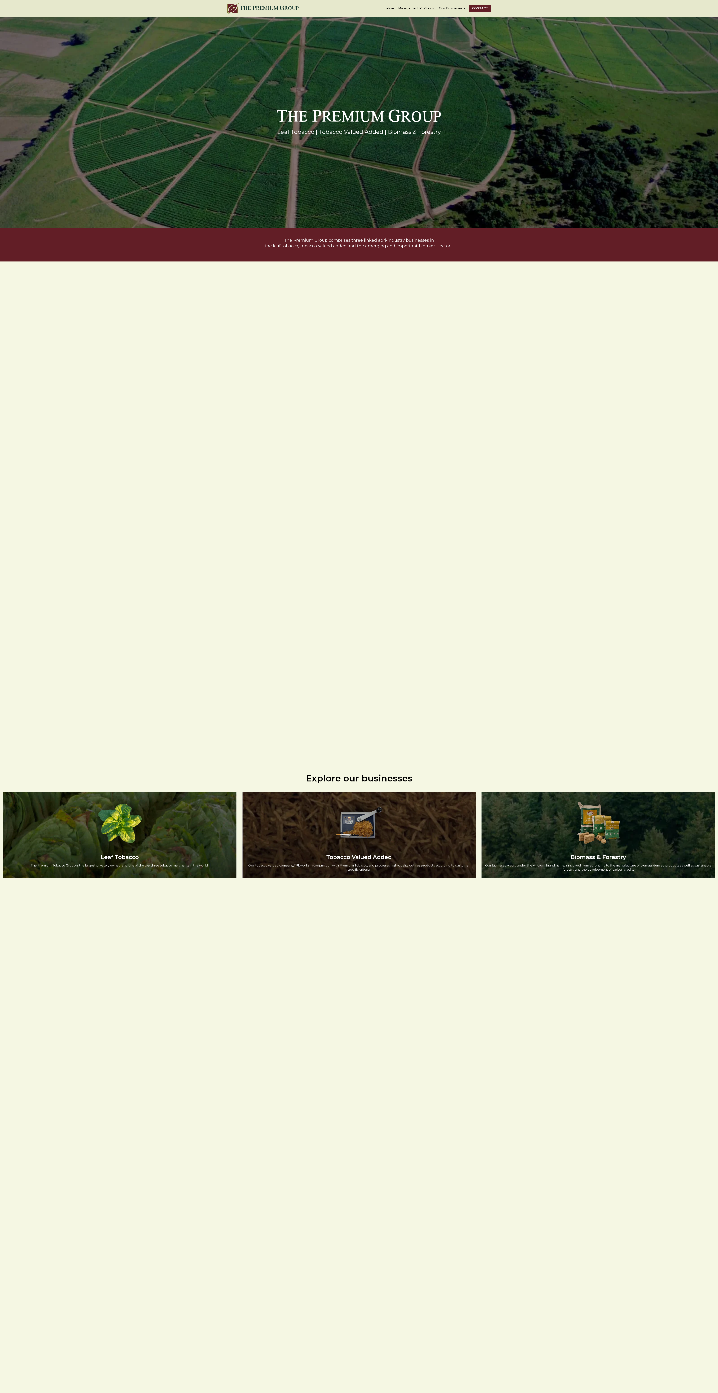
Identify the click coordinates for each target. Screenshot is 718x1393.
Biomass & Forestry (598, 857)
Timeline (387, 8)
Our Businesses (450, 8)
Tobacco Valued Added (359, 857)
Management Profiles (414, 8)
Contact (480, 8)
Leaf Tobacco (120, 857)
